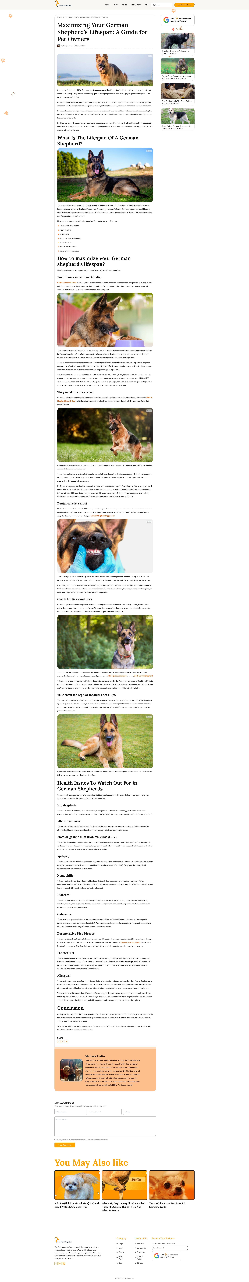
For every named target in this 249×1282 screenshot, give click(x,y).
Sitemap (140, 1263)
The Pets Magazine (127, 1278)
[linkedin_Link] (59, 1263)
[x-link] (62, 1041)
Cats (116, 5)
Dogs (107, 5)
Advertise (141, 1252)
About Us (140, 1244)
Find (147, 5)
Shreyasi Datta (68, 46)
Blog (120, 1263)
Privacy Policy (140, 1257)
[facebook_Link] (56, 1263)
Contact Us (141, 1248)
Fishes (124, 5)
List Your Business (184, 5)
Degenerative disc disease (131, 942)
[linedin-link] (66, 1041)
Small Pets (136, 5)
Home (59, 17)
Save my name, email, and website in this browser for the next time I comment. (82, 1139)
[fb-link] (58, 1041)
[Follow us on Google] (178, 20)
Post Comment (64, 1145)
